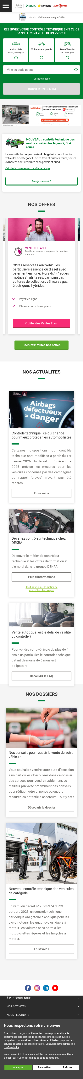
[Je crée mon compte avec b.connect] (41, 115)
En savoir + (41, 493)
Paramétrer (44, 1067)
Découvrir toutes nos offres (41, 345)
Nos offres (41, 204)
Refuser (67, 1067)
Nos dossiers (42, 694)
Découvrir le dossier (41, 807)
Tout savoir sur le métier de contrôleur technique (42, 589)
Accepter (18, 1067)
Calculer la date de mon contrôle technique (27, 168)
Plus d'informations (41, 577)
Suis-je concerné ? (41, 181)
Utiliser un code (42, 78)
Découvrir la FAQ (41, 676)
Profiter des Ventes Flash (41, 323)
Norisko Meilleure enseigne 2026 (46, 17)
